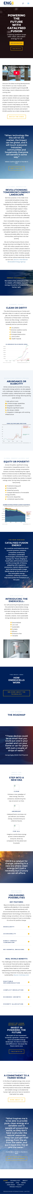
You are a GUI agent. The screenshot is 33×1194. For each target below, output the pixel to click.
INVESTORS (9, 1182)
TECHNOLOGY (15, 1180)
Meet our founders (16, 1158)
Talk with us (16, 48)
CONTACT (20, 1185)
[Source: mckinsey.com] (21, 975)
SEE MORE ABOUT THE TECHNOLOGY (16, 693)
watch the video (16, 116)
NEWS (23, 1182)
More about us (16, 1100)
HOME (5, 1180)
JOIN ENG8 (11, 1185)
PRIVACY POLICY (15, 1187)
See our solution (16, 43)
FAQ (17, 1182)
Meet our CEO (16, 168)
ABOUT (25, 1180)
